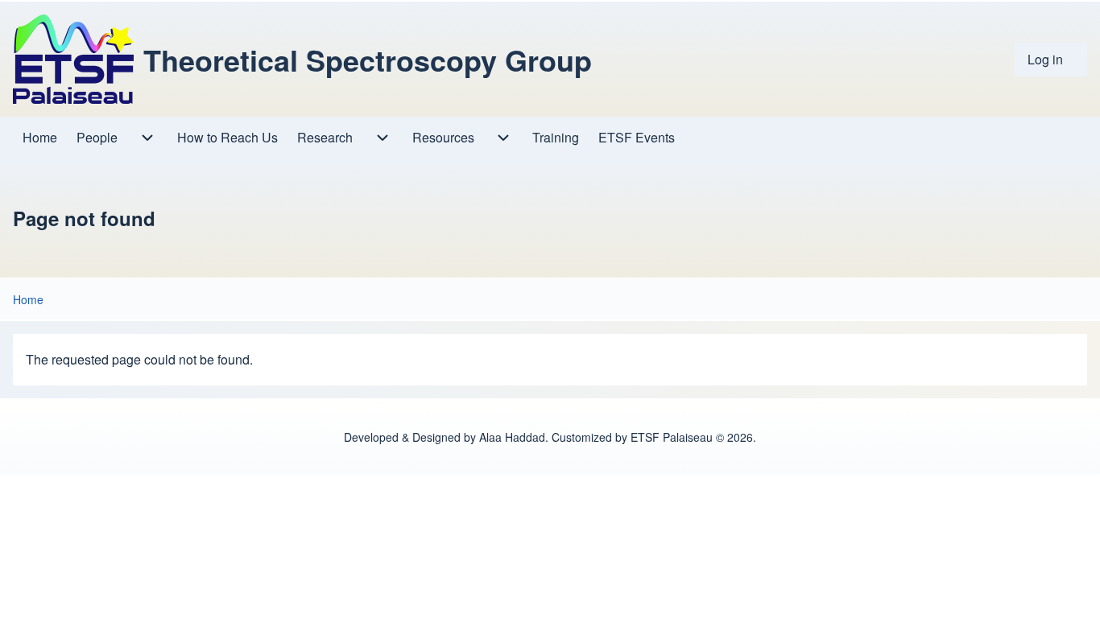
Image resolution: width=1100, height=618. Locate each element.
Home (28, 299)
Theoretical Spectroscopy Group (367, 59)
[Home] (73, 59)
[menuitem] (1051, 59)
